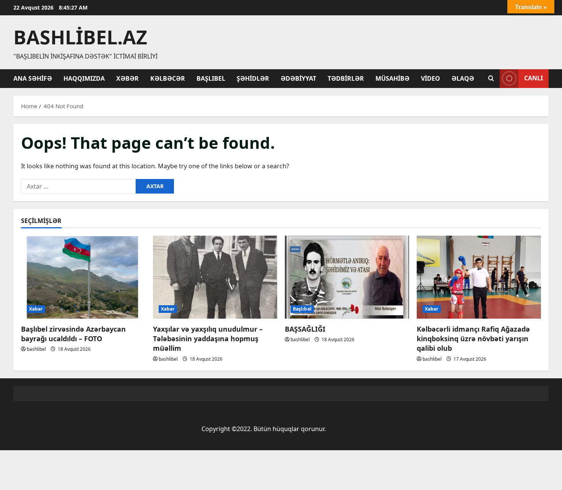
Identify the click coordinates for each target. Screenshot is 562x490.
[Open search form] (491, 78)
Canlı (533, 78)
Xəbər (127, 78)
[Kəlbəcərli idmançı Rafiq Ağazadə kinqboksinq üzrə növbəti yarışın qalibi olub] (479, 277)
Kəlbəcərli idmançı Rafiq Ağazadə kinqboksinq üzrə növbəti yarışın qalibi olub (473, 338)
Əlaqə (463, 78)
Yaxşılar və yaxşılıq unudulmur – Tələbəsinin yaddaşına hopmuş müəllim (208, 338)
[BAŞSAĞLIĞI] (347, 277)
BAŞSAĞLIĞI (305, 329)
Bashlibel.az (80, 37)
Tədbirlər (346, 78)
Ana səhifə (32, 78)
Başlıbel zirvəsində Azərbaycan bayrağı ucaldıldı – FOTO (73, 333)
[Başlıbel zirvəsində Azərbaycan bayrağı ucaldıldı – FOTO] (83, 277)
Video (430, 78)
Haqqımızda (84, 78)
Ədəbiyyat (298, 78)
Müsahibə (392, 78)
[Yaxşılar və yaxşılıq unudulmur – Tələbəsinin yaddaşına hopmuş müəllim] (215, 277)
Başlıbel (211, 78)
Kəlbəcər (167, 78)
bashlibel (36, 349)
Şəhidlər (253, 78)
